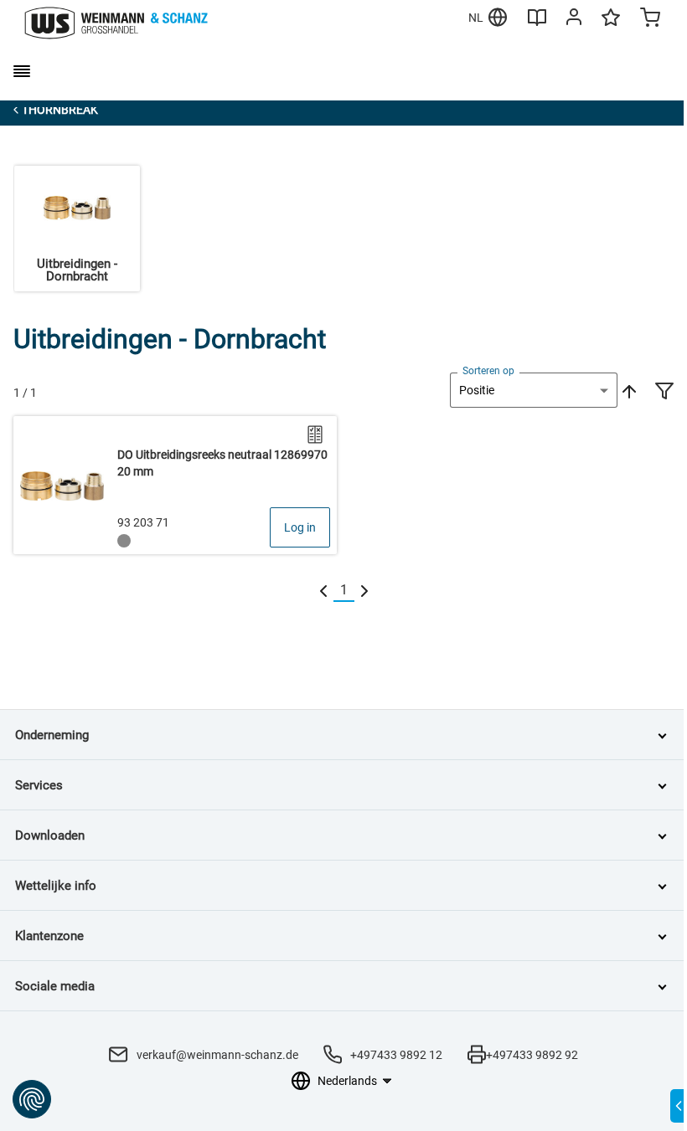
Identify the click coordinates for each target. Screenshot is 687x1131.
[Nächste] (364, 590)
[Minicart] (650, 19)
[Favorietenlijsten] (611, 25)
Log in (300, 527)
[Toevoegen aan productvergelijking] (315, 434)
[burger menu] (21, 71)
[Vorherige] (323, 590)
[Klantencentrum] (573, 20)
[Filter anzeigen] (664, 393)
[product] (175, 485)
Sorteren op (488, 371)
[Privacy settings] (32, 1099)
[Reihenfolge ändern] (627, 390)
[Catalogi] (537, 23)
